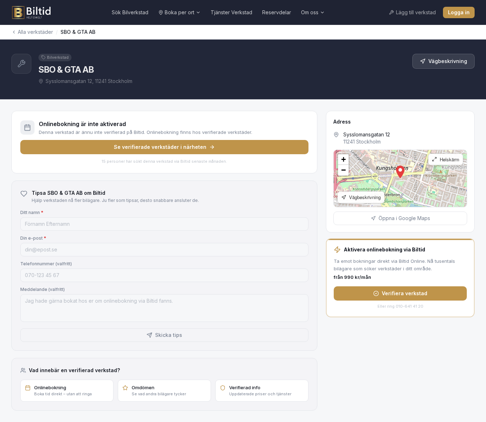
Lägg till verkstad (416, 12)
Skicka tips (168, 335)
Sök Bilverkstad (130, 12)
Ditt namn (31, 212)
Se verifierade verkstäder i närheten (160, 147)
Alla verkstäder (35, 32)
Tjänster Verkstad (231, 12)
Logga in (459, 12)
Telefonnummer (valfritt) (46, 263)
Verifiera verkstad (404, 293)
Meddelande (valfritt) (42, 289)
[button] (400, 172)
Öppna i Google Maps (404, 218)
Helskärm (448, 159)
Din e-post (33, 238)
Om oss (309, 12)
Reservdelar (276, 12)
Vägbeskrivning (447, 61)
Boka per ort (179, 12)
